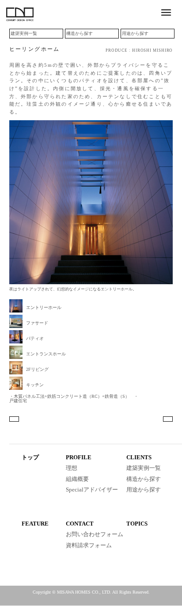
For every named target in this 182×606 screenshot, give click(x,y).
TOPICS (137, 523)
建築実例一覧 (24, 33)
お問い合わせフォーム (94, 534)
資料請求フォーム (89, 545)
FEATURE (35, 523)
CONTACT (80, 523)
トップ (30, 457)
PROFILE (78, 457)
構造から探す (79, 33)
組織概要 (77, 479)
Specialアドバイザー (92, 489)
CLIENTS (139, 457)
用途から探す (135, 33)
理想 (71, 468)
